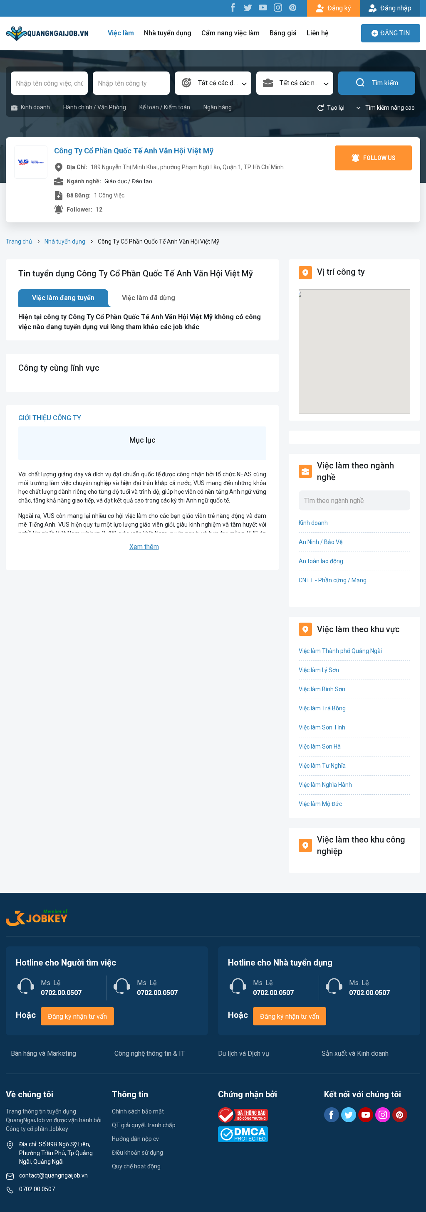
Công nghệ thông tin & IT (149, 1053)
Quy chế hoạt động (136, 1166)
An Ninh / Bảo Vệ (320, 542)
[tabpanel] (142, 322)
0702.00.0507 (37, 1189)
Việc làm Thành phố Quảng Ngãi (340, 651)
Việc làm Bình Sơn (322, 689)
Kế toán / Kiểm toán (164, 107)
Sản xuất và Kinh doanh (355, 1053)
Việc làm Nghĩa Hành (325, 784)
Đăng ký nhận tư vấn (77, 1016)
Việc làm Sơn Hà (320, 746)
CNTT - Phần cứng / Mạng (333, 580)
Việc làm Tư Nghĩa (322, 765)
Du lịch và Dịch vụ (243, 1053)
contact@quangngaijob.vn (53, 1175)
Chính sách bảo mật (138, 1111)
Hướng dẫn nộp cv (135, 1139)
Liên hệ (318, 33)
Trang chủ (19, 241)
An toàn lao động (321, 561)
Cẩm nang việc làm (230, 33)
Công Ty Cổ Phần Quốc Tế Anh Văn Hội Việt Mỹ (133, 150)
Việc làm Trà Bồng (322, 708)
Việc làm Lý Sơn (319, 670)
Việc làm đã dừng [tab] (148, 298)
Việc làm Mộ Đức (320, 804)
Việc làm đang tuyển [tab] (63, 298)
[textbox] (213, 83)
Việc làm (121, 33)
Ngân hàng (217, 107)
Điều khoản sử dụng (137, 1152)
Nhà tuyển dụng (167, 33)
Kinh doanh (35, 107)
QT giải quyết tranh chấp (144, 1125)
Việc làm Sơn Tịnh (322, 727)
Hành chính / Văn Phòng (94, 107)
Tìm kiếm (385, 83)
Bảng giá (283, 33)
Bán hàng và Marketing (43, 1053)
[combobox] (213, 83)
